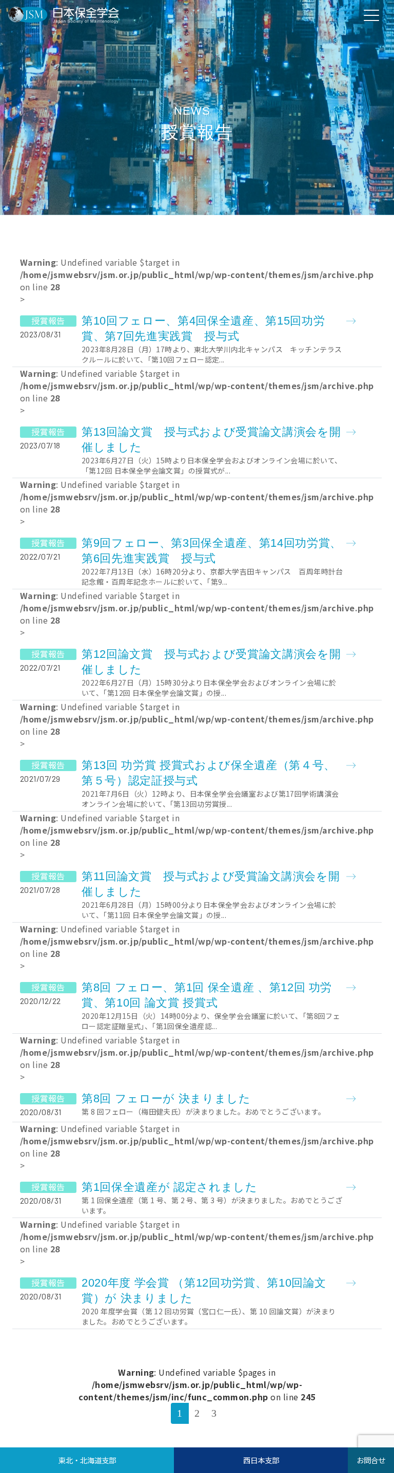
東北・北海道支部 (87, 1460)
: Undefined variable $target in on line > (197, 310)
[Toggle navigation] (371, 15)
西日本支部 (261, 1460)
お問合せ (371, 1460)
